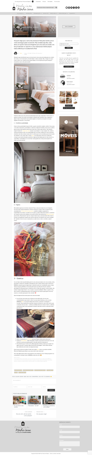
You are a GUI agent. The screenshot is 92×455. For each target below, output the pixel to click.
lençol (16, 372)
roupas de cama (26, 130)
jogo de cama (50, 370)
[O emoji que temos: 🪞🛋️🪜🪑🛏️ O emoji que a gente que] (75, 100)
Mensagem (61, 440)
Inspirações (29, 13)
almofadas (29, 339)
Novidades (50, 1)
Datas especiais (62, 13)
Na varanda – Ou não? (33, 405)
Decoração (20, 13)
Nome (60, 424)
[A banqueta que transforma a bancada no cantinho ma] (69, 100)
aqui (33, 135)
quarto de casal (22, 372)
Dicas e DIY (45, 13)
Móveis (44, 1)
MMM (17, 34)
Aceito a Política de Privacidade (65, 45)
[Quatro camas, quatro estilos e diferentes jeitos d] (62, 100)
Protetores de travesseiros (27, 211)
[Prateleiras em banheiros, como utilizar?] (49, 400)
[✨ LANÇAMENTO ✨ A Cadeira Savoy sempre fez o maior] (62, 94)
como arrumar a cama (28, 370)
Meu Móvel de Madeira (44, 453)
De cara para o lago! (41, 414)
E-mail (60, 430)
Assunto (61, 435)
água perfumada (50, 214)
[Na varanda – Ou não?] (34, 400)
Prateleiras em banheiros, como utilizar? (49, 406)
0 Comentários (36, 34)
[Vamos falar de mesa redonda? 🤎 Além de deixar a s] (75, 94)
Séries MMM (53, 13)
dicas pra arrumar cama (40, 370)
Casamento (72, 13)
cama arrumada (18, 370)
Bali (22, 301)
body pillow (24, 340)
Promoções (57, 1)
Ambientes (38, 1)
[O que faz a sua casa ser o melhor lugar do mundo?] (69, 94)
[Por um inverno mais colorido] (19, 400)
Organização (37, 13)
